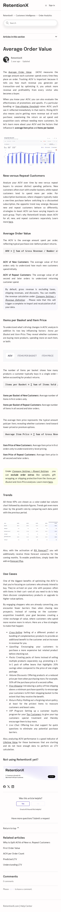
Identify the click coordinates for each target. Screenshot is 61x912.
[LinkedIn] (12, 786)
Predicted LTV (10, 859)
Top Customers (34, 714)
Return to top (10, 828)
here (11, 221)
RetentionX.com (11, 906)
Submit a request (41, 818)
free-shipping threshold (27, 106)
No (38, 804)
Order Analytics (45, 15)
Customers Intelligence (25, 15)
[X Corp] (8, 786)
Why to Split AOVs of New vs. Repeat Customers (26, 842)
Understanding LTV (12, 864)
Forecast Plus (16, 561)
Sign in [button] (52, 5)
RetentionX (8, 15)
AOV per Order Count (13, 853)
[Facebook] (4, 786)
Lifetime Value (10, 742)
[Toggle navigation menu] (46, 5)
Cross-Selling (15, 632)
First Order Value (11, 848)
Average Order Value (19, 72)
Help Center (26, 906)
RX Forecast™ (41, 550)
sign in (12, 889)
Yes (23, 804)
